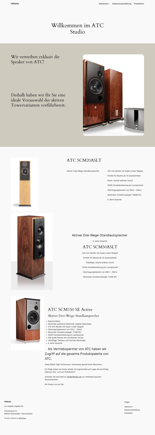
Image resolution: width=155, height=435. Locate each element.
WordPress (22, 418)
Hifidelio (15, 3)
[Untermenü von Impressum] (109, 3)
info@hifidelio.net (74, 377)
